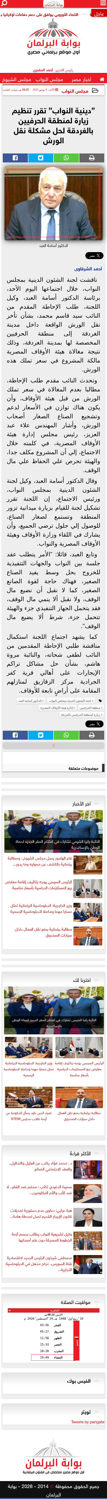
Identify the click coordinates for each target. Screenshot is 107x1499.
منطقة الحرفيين (90, 708)
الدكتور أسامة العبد (30, 701)
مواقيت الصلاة (76, 1301)
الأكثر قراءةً (80, 1152)
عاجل (99, 13)
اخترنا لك (82, 979)
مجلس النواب (75, 90)
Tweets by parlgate (88, 1421)
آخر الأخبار (81, 802)
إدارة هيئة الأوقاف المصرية (56, 708)
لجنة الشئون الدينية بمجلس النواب (70, 701)
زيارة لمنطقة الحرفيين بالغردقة (80, 714)
